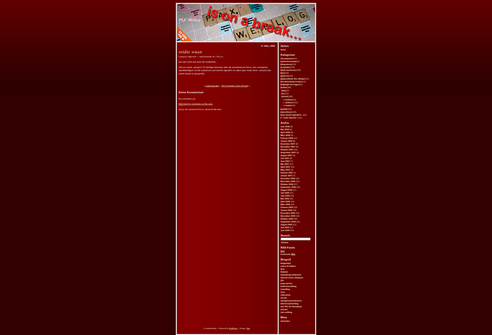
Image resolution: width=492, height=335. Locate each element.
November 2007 (288, 147)
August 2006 (286, 190)
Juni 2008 (285, 127)
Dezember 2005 (288, 213)
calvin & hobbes (288, 266)
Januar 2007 (286, 176)
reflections (286, 295)
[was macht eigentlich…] (292, 115)
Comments (288, 254)
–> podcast (288, 100)
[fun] (283, 73)
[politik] (284, 109)
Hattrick (284, 272)
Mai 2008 (285, 129)
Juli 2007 (285, 158)
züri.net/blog (286, 312)
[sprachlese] (286, 112)
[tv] (283, 93)
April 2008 (285, 132)
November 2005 (288, 216)
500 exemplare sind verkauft (234, 86)
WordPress (233, 328)
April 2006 (285, 201)
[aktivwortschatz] (289, 61)
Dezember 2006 (288, 178)
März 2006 (285, 204)
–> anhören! (288, 102)
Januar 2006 (286, 210)
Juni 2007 (285, 161)
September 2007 (288, 152)
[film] (284, 91)
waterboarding (212, 86)
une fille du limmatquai (291, 306)
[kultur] (284, 87)
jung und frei (286, 283)
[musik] (285, 96)
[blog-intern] (286, 64)
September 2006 (288, 187)
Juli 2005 (285, 227)
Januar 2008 (286, 141)
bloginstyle (286, 263)
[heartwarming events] (291, 82)
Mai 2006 (285, 199)
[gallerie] (285, 76)
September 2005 (288, 222)
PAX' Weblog (190, 19)
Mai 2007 (285, 164)
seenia (284, 298)
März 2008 (285, 135)
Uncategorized (287, 58)
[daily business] (288, 70)
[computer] (286, 67)
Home (283, 50)
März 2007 (285, 170)
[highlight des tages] (290, 84)
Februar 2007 (287, 173)
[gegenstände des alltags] (293, 79)
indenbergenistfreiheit (291, 275)
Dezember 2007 (288, 144)
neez (283, 292)
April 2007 (285, 167)
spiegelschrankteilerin (291, 301)
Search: (286, 235)
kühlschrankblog (288, 286)
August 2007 (286, 155)
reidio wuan (190, 51)
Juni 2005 (285, 230)
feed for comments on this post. (196, 104)
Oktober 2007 (287, 150)
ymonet (284, 309)
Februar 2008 (287, 138)
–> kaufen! (287, 105)
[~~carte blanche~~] (290, 118)
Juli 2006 (285, 193)
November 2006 (288, 181)
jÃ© (282, 280)
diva (283, 269)
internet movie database (292, 278)
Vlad (248, 328)
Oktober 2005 (287, 219)
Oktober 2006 (287, 184)
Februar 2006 (287, 207)
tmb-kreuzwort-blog (289, 304)
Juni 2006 (285, 196)
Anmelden (285, 321)
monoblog (285, 289)
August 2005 (286, 225)
